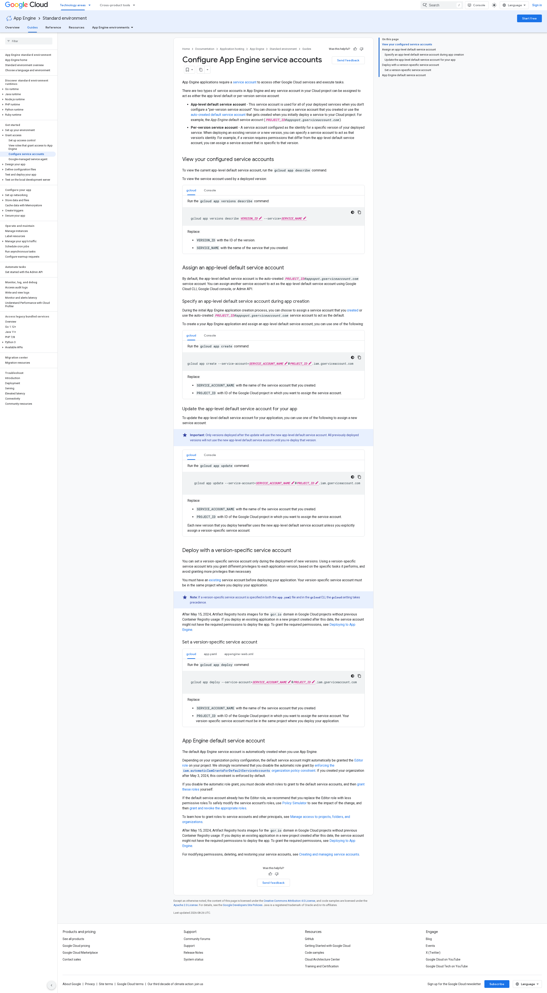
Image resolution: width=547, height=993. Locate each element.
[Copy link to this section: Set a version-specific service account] (261, 642)
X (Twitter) (433, 952)
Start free (529, 18)
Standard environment (65, 18)
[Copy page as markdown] (201, 69)
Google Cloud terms (130, 984)
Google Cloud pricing (76, 945)
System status (193, 959)
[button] (28, 89)
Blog (429, 939)
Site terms (106, 984)
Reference (53, 27)
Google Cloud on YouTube (443, 959)
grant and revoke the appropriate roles (218, 808)
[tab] (191, 190)
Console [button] (210, 190)
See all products (73, 939)
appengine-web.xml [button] (238, 654)
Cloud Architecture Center (322, 959)
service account (244, 82)
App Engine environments (110, 27)
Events (430, 945)
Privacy (90, 984)
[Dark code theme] (352, 212)
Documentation (204, 48)
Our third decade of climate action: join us (175, 984)
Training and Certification (322, 966)
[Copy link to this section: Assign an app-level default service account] (288, 268)
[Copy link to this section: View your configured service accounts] (278, 159)
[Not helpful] (361, 49)
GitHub (309, 939)
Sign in (537, 5)
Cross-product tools (115, 5)
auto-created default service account (218, 115)
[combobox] (442, 5)
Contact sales (72, 959)
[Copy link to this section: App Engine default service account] (269, 741)
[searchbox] (28, 41)
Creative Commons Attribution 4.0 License (289, 900)
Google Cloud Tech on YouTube (447, 966)
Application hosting (232, 48)
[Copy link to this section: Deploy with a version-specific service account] (295, 550)
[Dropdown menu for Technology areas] (91, 5)
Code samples (314, 952)
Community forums (197, 939)
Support (189, 945)
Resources (76, 27)
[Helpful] (355, 49)
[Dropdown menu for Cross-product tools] (135, 5)
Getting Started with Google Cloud (327, 945)
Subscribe (497, 984)
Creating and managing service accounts (329, 854)
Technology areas (73, 5)
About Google (72, 984)
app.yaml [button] (210, 654)
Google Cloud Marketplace (80, 952)
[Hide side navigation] (51, 985)
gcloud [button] (191, 190)
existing (215, 580)
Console (479, 5)
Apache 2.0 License (186, 905)
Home (186, 48)
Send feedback (348, 60)
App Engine (25, 18)
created (352, 310)
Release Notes (193, 952)
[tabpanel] (273, 225)
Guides (32, 27)
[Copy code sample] (359, 212)
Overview (12, 27)
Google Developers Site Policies (242, 905)
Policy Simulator (294, 803)
